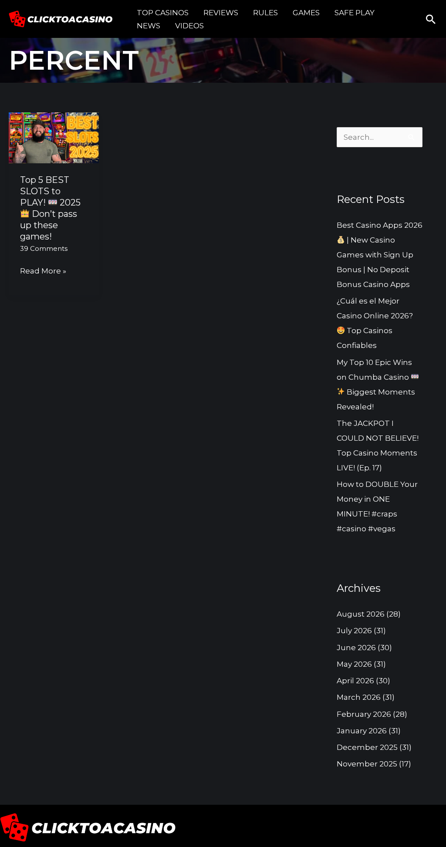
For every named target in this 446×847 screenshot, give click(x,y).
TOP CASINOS (163, 12)
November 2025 (367, 763)
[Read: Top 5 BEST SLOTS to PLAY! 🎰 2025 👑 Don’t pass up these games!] (54, 137)
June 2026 (356, 647)
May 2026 (354, 664)
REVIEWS (220, 12)
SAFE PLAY (354, 12)
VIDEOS (189, 25)
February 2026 (364, 714)
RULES (265, 12)
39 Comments (44, 248)
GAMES (306, 12)
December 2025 (367, 747)
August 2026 (361, 614)
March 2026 (359, 697)
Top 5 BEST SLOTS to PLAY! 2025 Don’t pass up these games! (50, 208)
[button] (430, 19)
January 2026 (362, 730)
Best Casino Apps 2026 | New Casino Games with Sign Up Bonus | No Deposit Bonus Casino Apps (379, 255)
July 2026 (354, 630)
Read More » (43, 271)
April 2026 (355, 680)
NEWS (148, 25)
